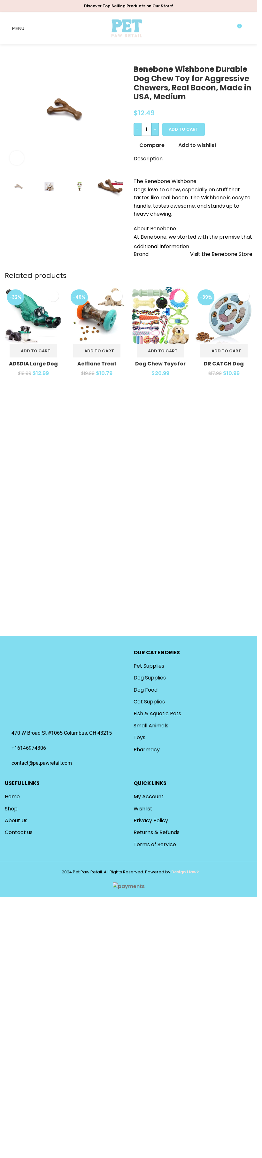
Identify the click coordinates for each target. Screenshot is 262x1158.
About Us (16, 820)
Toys (139, 737)
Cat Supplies (149, 701)
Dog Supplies (150, 677)
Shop (11, 808)
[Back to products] (145, 54)
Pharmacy (147, 749)
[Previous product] (137, 54)
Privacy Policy (151, 820)
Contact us (19, 832)
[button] (33, 350)
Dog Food (146, 690)
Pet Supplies (149, 666)
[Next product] (153, 54)
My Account (149, 796)
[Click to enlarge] (17, 158)
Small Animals (151, 725)
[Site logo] (127, 28)
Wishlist (143, 808)
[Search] (250, 28)
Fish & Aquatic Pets (157, 713)
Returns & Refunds (157, 832)
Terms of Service (155, 844)
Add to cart (183, 129)
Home (12, 796)
